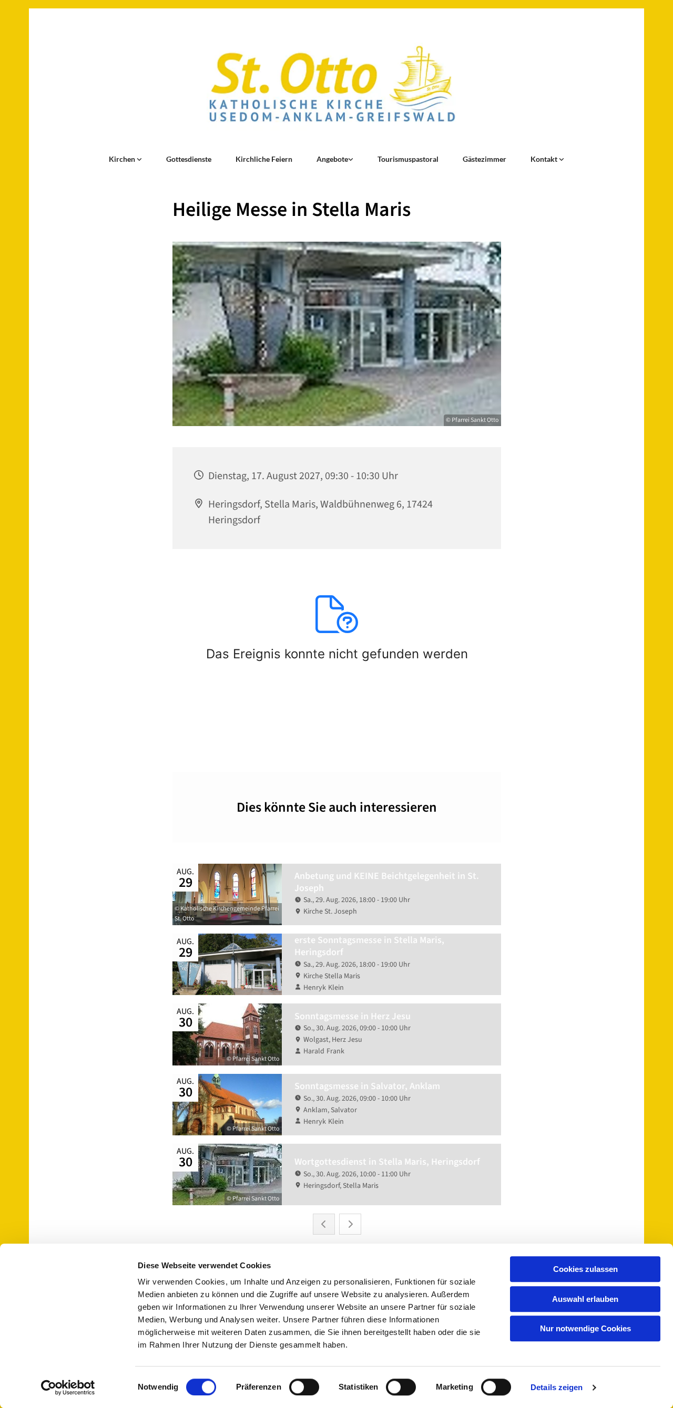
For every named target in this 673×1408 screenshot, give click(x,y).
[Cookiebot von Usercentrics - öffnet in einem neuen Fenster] (68, 1387)
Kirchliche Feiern (264, 158)
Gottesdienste (188, 158)
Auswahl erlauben (585, 1299)
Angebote (332, 158)
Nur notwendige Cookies (585, 1328)
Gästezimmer (484, 158)
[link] (125, 159)
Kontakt (545, 158)
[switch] (304, 1387)
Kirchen (123, 158)
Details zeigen (557, 1387)
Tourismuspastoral (408, 158)
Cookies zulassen (585, 1269)
